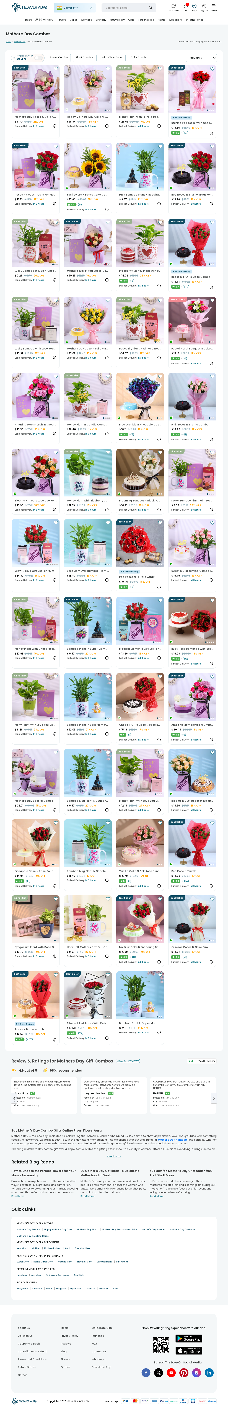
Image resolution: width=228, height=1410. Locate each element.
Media (65, 1328)
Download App (101, 1367)
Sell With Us (25, 1336)
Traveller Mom (84, 1261)
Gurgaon (61, 1288)
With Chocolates (112, 57)
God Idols (79, 1275)
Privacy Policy (69, 1336)
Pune (115, 1288)
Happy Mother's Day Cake (58, 1229)
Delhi (49, 1288)
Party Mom (122, 1261)
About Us (24, 1328)
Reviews (66, 1343)
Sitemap (66, 1359)
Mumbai (103, 1288)
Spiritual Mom (104, 1261)
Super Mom (23, 1261)
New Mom (22, 1248)
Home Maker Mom (43, 1261)
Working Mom (65, 1261)
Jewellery (36, 1275)
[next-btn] (214, 1098)
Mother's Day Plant (87, 1229)
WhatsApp (98, 1359)
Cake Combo (139, 57)
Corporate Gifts (102, 1328)
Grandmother (82, 1248)
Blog (64, 1351)
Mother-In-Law (52, 1248)
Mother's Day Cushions (182, 1229)
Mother (36, 1248)
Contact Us (99, 1351)
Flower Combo (59, 57)
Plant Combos (85, 57)
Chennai (37, 1288)
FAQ (94, 1343)
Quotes (65, 1367)
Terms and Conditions (32, 1359)
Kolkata (91, 1288)
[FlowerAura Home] (29, 7)
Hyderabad (76, 1288)
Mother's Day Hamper (153, 1229)
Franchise (98, 1336)
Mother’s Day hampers (173, 1140)
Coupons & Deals (29, 1343)
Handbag (22, 1275)
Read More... (18, 1196)
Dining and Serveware (57, 1275)
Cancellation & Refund (32, 1351)
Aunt (67, 1248)
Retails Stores (27, 1367)
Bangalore (22, 1288)
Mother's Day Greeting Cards (33, 1235)
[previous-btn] (14, 1098)
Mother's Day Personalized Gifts (119, 1229)
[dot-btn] (53, 110)
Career (22, 1375)
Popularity (195, 58)
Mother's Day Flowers (28, 1229)
